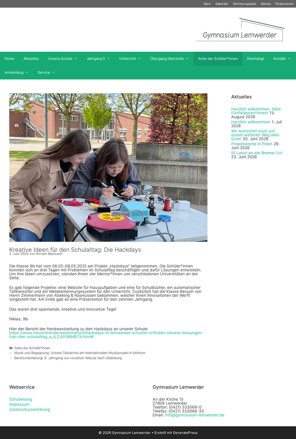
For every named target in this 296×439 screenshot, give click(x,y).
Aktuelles (31, 58)
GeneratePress (185, 432)
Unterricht (127, 58)
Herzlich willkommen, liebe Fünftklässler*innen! (256, 111)
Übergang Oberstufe (167, 58)
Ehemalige (255, 58)
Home (9, 58)
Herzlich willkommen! (251, 122)
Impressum (19, 404)
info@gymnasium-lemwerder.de (194, 415)
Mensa (266, 4)
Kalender (222, 4)
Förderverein (284, 4)
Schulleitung (20, 399)
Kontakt (280, 58)
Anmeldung (14, 72)
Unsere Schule (60, 58)
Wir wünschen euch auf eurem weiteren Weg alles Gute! (255, 135)
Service (44, 72)
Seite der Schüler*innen (218, 58)
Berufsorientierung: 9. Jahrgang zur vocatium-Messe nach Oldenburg (68, 358)
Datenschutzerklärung (29, 409)
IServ (207, 4)
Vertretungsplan (244, 4)
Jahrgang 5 (96, 58)
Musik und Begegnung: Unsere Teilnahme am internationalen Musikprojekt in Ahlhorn (79, 353)
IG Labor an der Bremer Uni (256, 153)
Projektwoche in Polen (251, 144)
